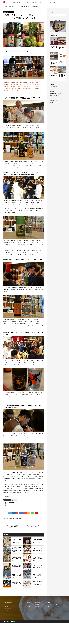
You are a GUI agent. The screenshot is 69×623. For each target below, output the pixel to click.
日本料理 (57, 604)
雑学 (51, 104)
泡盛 (27, 604)
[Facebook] (2, 621)
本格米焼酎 (28, 606)
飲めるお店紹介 (35, 2)
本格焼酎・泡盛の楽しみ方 (54, 95)
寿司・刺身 (50, 604)
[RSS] (10, 621)
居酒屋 (49, 602)
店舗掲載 (54, 2)
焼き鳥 (57, 606)
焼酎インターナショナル (54, 100)
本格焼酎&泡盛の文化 (16, 2)
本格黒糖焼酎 (37, 602)
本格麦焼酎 (37, 604)
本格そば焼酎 (29, 602)
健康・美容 (52, 91)
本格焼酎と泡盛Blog (18, 518)
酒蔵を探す (42, 2)
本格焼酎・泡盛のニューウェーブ (8, 12)
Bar (56, 602)
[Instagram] (5, 621)
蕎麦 (48, 606)
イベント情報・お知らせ (54, 86)
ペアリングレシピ (53, 88)
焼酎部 (6, 615)
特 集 (23, 2)
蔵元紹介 (28, 2)
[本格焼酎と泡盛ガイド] (7, 2)
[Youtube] (8, 621)
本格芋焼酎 (37, 606)
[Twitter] (4, 621)
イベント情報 (48, 2)
